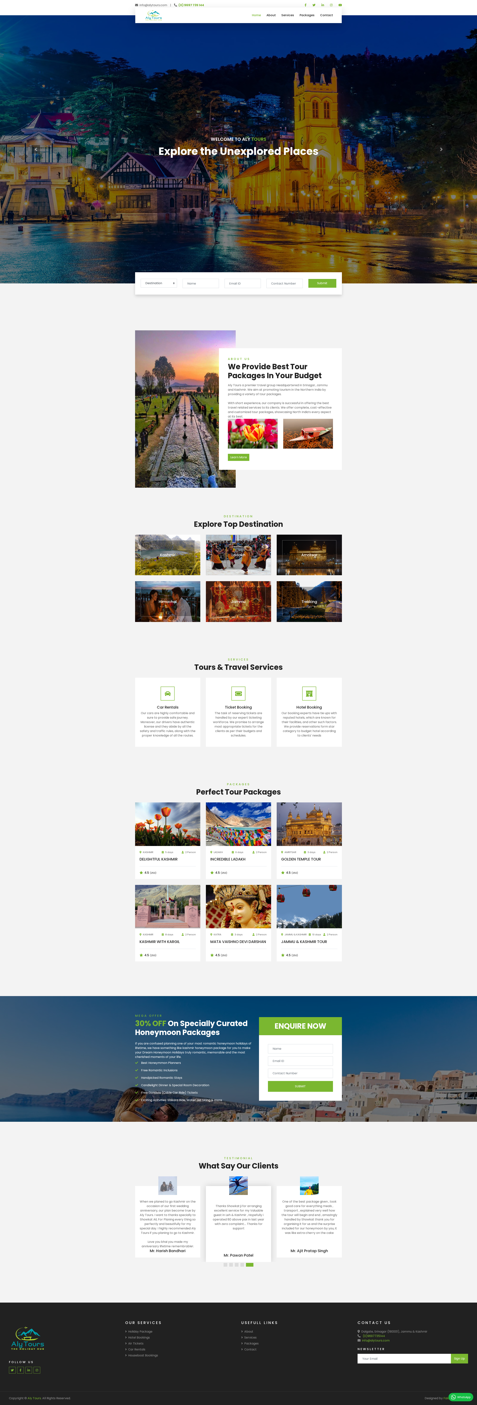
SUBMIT (300, 1086)
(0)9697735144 (374, 1336)
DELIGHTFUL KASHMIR (159, 859)
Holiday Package (140, 1331)
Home (256, 15)
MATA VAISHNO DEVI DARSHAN (238, 941)
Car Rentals (136, 1349)
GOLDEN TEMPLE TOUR (301, 859)
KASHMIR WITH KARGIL (160, 941)
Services (287, 15)
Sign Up (459, 1358)
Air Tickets (135, 1343)
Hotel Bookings (139, 1337)
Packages (307, 15)
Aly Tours (34, 1398)
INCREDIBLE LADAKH (228, 859)
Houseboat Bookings (143, 1355)
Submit (322, 283)
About (271, 15)
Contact (326, 15)
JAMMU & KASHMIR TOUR (304, 941)
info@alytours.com (376, 1340)
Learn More (238, 457)
